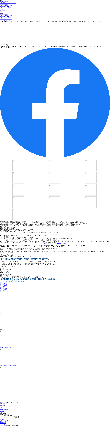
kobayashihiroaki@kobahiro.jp (7, 282)
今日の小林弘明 (5, 6)
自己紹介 (4, 4)
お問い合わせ (3, 424)
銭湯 (1, 408)
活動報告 (2, 405)
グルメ (2, 407)
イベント (2, 406)
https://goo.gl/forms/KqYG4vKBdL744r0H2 (55, 243)
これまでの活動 (6, 5)
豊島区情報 (5, 7)
